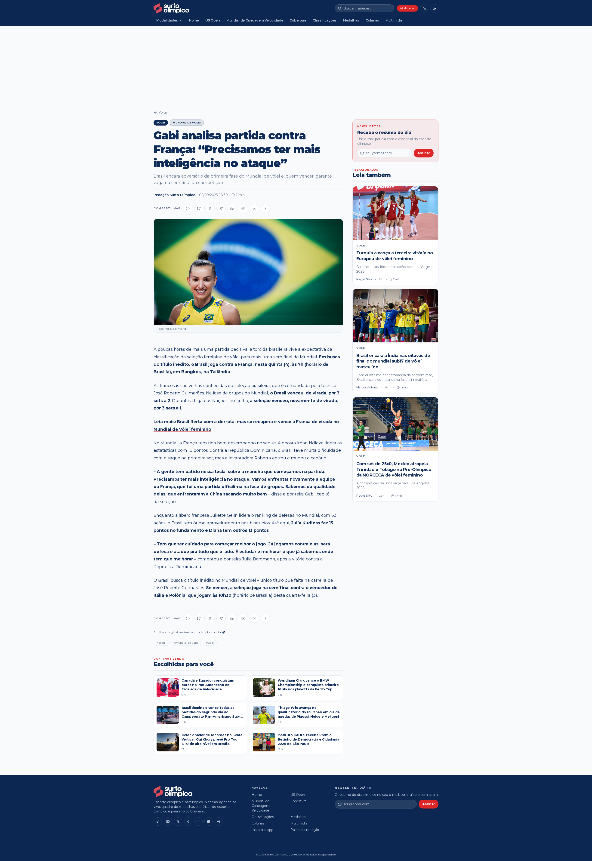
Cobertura (298, 20)
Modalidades (167, 20)
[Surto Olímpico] (171, 8)
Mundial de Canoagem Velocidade (254, 20)
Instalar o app (262, 830)
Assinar (423, 153)
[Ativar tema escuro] (434, 8)
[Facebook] (188, 821)
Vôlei (160, 122)
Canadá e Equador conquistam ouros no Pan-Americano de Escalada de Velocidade (208, 685)
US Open (212, 20)
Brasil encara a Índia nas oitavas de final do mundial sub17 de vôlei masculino (393, 361)
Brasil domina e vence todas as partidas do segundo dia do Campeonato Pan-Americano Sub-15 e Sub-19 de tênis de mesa (213, 714)
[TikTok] (158, 821)
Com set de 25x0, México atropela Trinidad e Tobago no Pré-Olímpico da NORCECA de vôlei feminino (393, 469)
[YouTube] (168, 821)
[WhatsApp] (208, 821)
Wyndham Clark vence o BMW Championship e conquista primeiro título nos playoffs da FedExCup (308, 685)
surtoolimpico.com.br (206, 632)
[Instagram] (198, 821)
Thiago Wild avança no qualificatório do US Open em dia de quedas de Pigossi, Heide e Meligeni (309, 712)
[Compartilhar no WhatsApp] (187, 208)
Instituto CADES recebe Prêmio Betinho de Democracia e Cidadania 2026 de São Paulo (308, 739)
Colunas (372, 20)
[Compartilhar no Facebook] (210, 208)
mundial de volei (187, 122)
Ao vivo (409, 8)
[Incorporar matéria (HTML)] (265, 208)
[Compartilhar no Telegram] (221, 208)
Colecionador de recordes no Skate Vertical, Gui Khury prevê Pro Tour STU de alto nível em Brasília (212, 739)
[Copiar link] (254, 208)
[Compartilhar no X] (199, 208)
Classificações (324, 20)
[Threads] (219, 821)
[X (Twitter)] (178, 821)
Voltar (163, 112)
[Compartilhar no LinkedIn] (232, 208)
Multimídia (394, 20)
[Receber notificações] (424, 8)
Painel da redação (304, 830)
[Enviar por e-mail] (243, 208)
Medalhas (351, 20)
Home (194, 20)
